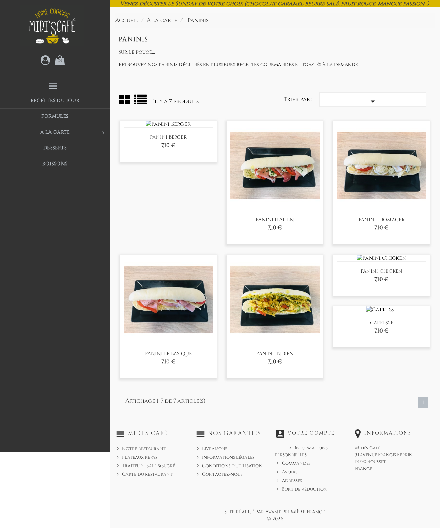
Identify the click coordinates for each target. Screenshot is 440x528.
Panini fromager (382, 219)
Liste (141, 102)
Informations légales (228, 457)
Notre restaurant (144, 449)
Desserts (55, 148)
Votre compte (311, 433)
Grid (125, 100)
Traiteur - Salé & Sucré (148, 466)
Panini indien (275, 353)
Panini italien (275, 219)
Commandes (296, 463)
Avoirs (289, 472)
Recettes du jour (55, 100)
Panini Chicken (382, 271)
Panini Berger (168, 137)
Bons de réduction (304, 489)
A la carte (73, 132)
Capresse (381, 322)
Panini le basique (168, 353)
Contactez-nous (222, 474)
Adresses (292, 481)
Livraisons (214, 449)
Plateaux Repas (139, 457)
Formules (54, 116)
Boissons (54, 163)
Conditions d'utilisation (232, 466)
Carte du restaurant (147, 474)
